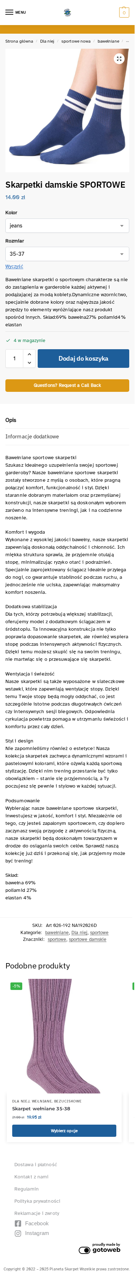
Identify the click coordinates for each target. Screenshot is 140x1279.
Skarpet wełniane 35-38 (41, 1108)
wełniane (42, 1101)
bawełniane (108, 41)
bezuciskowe (68, 1101)
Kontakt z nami (31, 1177)
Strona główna (19, 41)
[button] (123, 13)
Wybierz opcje (64, 1130)
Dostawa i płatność (35, 1165)
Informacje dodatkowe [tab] (32, 436)
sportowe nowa (75, 41)
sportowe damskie (88, 939)
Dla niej (47, 41)
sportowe (99, 933)
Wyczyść (14, 266)
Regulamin (26, 1189)
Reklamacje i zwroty (36, 1213)
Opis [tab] (10, 420)
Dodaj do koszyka (83, 358)
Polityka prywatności (37, 1201)
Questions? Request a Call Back (67, 385)
